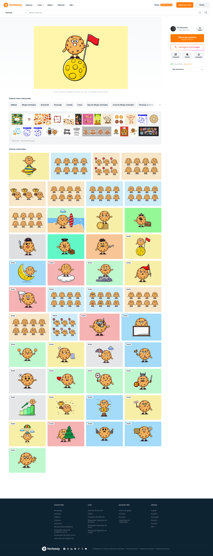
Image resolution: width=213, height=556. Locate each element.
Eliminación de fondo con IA (64, 535)
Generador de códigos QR (64, 538)
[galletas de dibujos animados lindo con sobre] (27, 460)
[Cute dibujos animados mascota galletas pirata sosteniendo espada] (27, 246)
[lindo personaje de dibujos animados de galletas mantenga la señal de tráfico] (106, 166)
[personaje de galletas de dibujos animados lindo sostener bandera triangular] (143, 273)
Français (154, 523)
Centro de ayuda (125, 510)
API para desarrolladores (63, 527)
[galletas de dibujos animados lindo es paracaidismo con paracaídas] (27, 434)
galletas (14, 105)
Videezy (57, 517)
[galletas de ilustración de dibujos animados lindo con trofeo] (66, 407)
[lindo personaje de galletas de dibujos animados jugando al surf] (66, 220)
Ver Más (149, 131)
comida (69, 105)
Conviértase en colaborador (124, 521)
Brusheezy (58, 510)
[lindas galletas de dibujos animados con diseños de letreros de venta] (143, 407)
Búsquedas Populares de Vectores (97, 521)
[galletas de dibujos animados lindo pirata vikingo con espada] (143, 381)
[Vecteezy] (13, 5)
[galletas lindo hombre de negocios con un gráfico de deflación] (27, 407)
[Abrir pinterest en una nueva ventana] (75, 549)
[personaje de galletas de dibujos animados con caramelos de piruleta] (27, 354)
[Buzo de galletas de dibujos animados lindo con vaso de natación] (99, 327)
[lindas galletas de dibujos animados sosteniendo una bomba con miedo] (104, 434)
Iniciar (201, 5)
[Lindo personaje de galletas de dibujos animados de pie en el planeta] (29, 166)
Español (154, 514)
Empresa (57, 520)
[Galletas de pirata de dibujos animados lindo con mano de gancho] (104, 246)
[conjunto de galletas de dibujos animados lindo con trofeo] (27, 193)
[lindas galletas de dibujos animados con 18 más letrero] (104, 381)
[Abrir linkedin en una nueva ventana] (71, 549)
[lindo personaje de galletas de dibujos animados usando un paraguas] (104, 354)
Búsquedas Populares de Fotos (97, 526)
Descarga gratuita (187, 38)
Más (71, 5)
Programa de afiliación (96, 517)
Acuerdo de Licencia (95, 510)
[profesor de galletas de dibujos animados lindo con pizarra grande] (141, 327)
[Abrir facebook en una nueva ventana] (64, 549)
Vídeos (49, 5)
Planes (156, 5)
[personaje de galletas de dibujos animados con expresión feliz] (27, 381)
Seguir (200, 30)
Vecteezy (57, 514)
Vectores (28, 5)
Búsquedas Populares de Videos (97, 531)
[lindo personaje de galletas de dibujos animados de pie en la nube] (66, 273)
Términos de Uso (132, 549)
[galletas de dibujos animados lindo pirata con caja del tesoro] (143, 220)
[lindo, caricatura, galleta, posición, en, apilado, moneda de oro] (104, 220)
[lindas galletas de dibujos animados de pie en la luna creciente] (27, 273)
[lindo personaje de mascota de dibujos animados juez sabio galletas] (143, 354)
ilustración (45, 105)
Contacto (122, 514)
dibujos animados (29, 105)
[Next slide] (158, 105)
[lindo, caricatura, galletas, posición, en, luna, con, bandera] (143, 246)
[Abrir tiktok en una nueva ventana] (79, 549)
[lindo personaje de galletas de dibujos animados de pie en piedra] (104, 273)
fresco (79, 105)
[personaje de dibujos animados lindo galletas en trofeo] (104, 407)
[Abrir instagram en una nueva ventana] (68, 549)
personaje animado (146, 105)
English (154, 510)
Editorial (61, 5)
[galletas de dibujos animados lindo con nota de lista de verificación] (66, 354)
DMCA (90, 514)
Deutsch (154, 520)
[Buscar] (200, 12)
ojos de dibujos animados (97, 105)
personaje (58, 105)
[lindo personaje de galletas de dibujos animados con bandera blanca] (27, 299)
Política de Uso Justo (162, 549)
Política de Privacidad (147, 549)
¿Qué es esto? (187, 64)
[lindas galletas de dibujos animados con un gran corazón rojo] (66, 381)
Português (155, 517)
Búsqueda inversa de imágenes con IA (62, 531)
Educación (58, 523)
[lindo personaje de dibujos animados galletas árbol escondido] (66, 434)
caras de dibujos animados (123, 105)
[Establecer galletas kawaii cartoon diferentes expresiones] (71, 166)
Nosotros (122, 517)
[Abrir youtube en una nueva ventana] (86, 549)
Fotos (40, 5)
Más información (178, 69)
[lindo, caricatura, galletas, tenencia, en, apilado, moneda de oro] (143, 434)
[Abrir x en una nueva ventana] (82, 549)
